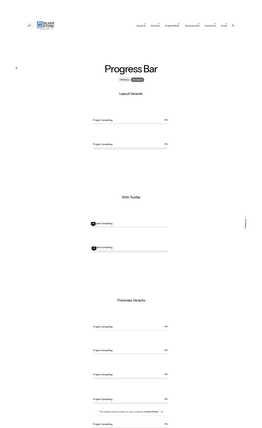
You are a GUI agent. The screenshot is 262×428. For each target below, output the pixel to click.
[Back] (16, 68)
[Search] (233, 25)
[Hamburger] (29, 25)
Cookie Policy (151, 411)
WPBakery (124, 79)
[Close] (162, 411)
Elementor (137, 79)
